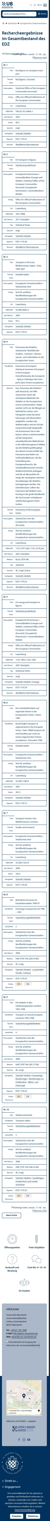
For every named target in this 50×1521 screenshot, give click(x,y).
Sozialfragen (38, 1178)
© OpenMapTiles (14, 1410)
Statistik (19, 134)
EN (27, 984)
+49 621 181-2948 (18, 1330)
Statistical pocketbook (26, 165)
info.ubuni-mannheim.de (25, 1333)
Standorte (12, 23)
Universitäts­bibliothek (3, 24)
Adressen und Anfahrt (16, 1421)
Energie (35, 682)
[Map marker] (24, 1396)
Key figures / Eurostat (25, 79)
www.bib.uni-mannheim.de (24, 1337)
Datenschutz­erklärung (25, 1510)
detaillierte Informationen (27, 145)
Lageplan (32, 1421)
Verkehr (27, 134)
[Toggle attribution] (38, 1410)
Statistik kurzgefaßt (24, 918)
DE (39, 5)
